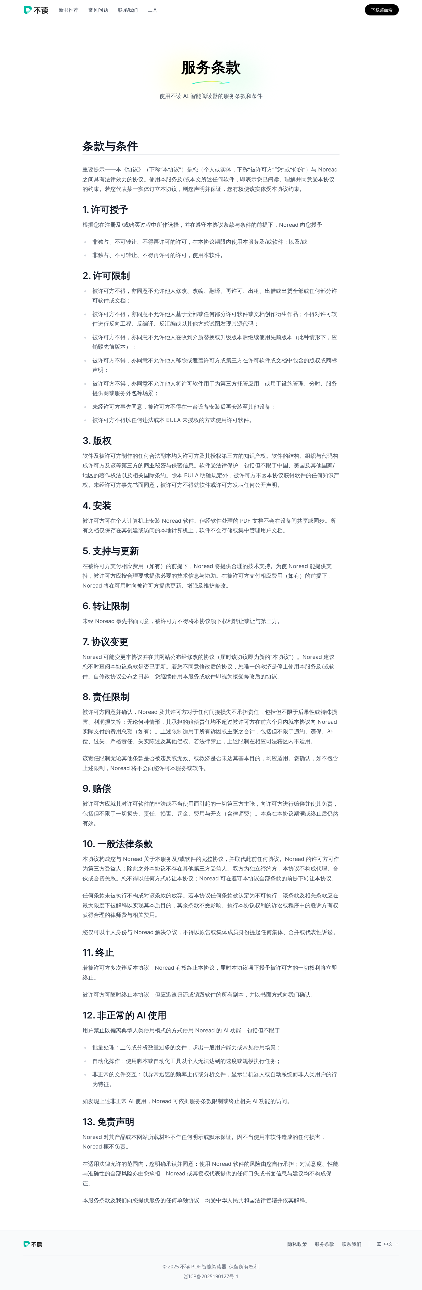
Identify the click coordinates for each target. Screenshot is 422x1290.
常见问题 (98, 9)
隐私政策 (297, 1244)
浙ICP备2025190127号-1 (211, 1276)
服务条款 (324, 1244)
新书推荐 (68, 9)
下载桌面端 (382, 10)
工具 (153, 9)
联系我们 (128, 9)
